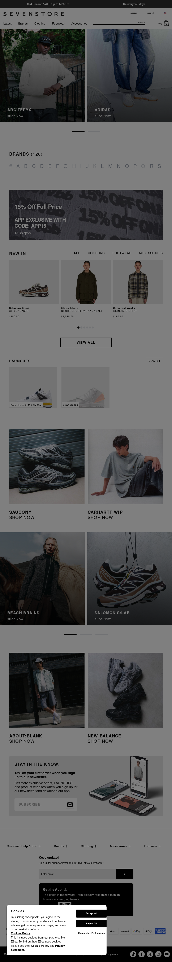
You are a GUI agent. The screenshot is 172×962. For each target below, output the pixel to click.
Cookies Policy (20, 933)
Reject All (91, 923)
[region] (57, 930)
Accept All (91, 913)
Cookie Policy (40, 945)
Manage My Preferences (91, 933)
